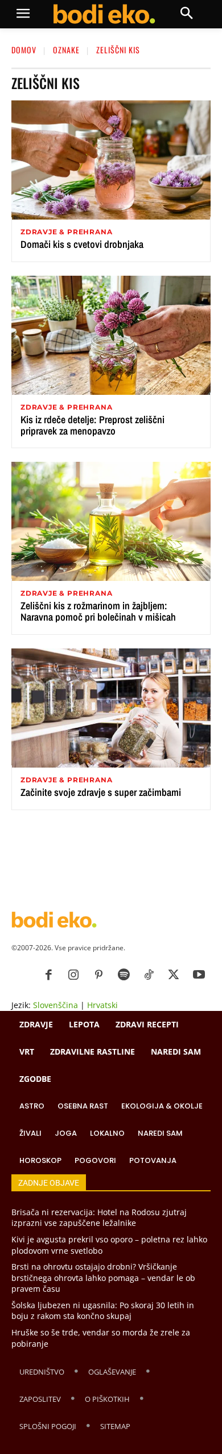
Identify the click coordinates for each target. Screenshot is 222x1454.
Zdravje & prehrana (66, 232)
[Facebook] (48, 975)
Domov (23, 50)
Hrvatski (102, 1005)
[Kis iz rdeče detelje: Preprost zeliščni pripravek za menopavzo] (111, 335)
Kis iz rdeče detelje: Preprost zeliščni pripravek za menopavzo (92, 425)
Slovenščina (55, 1005)
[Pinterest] (98, 975)
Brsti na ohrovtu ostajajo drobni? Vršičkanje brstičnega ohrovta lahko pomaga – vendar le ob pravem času (103, 1277)
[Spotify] (123, 975)
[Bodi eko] (104, 14)
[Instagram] (73, 975)
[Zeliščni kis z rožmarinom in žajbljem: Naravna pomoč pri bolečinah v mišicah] (111, 521)
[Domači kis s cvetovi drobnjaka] (111, 160)
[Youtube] (199, 975)
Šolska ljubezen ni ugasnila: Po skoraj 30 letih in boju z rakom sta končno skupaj (102, 1311)
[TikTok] (149, 975)
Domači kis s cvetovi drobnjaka (81, 244)
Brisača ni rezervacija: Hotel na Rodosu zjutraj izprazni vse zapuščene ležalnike (99, 1218)
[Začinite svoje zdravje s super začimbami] (111, 708)
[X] (174, 975)
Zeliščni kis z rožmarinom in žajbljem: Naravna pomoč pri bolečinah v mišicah (98, 611)
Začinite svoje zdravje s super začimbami (100, 792)
